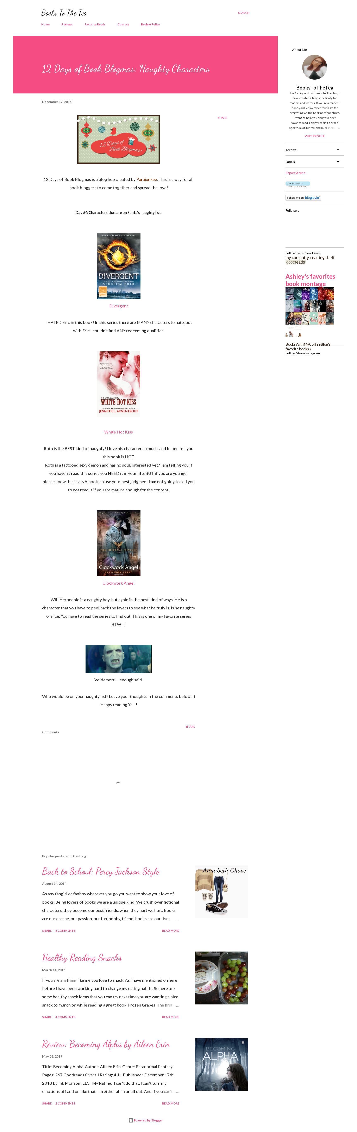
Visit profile (315, 136)
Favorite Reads (95, 24)
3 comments (65, 930)
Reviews (67, 24)
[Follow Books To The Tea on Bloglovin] (298, 185)
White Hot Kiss (118, 431)
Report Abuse (295, 173)
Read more (170, 930)
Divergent (118, 305)
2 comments (65, 1103)
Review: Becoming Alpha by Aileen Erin (106, 1044)
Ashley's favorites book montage (310, 279)
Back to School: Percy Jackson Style (100, 871)
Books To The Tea (64, 12)
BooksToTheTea (314, 88)
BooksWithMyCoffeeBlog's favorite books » (308, 346)
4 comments (65, 1017)
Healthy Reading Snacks (82, 957)
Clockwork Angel (118, 582)
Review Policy (150, 24)
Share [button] (222, 117)
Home (45, 24)
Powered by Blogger (148, 1120)
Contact (123, 24)
